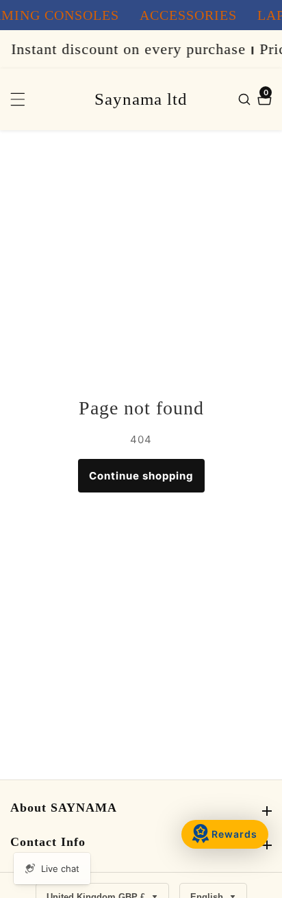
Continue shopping (141, 475)
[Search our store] (246, 99)
